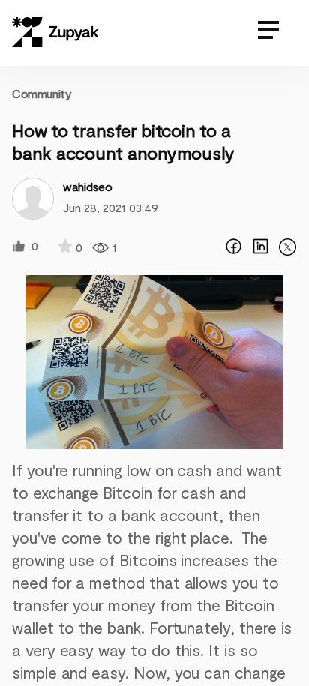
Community (41, 93)
